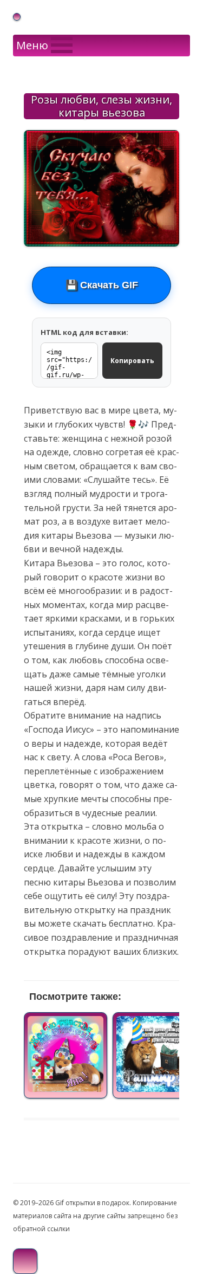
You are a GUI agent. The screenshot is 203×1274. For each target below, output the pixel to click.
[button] (32, 45)
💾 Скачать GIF (102, 285)
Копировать (132, 360)
